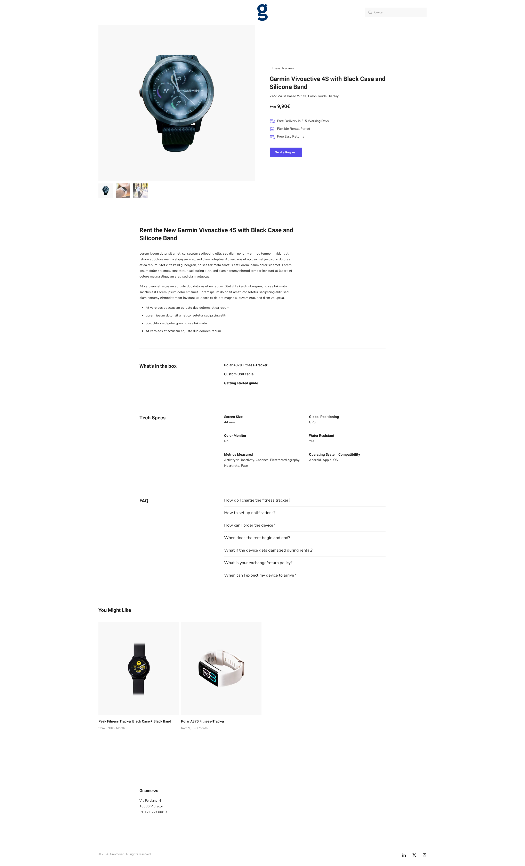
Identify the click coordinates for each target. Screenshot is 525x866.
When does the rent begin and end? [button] (257, 538)
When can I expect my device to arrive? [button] (260, 575)
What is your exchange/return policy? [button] (258, 563)
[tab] (105, 190)
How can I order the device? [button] (249, 525)
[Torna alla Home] (262, 12)
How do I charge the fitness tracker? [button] (257, 500)
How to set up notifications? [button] (249, 513)
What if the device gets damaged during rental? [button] (268, 550)
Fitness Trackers (282, 68)
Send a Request (286, 152)
